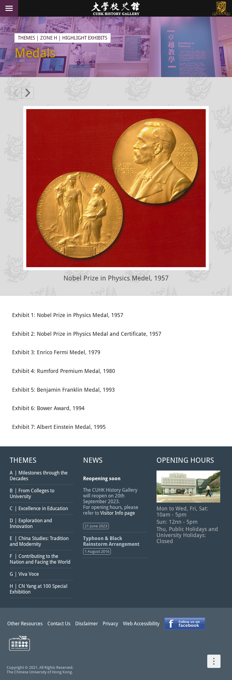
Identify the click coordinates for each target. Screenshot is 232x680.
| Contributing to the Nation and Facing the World (40, 559)
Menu (9, 8)
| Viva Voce (24, 574)
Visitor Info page (117, 513)
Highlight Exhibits (84, 38)
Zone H (48, 38)
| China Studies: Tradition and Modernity (39, 541)
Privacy (110, 624)
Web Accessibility (141, 624)
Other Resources (25, 624)
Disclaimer (86, 624)
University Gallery (116, 8)
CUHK (221, 8)
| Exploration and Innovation (31, 523)
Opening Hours (185, 460)
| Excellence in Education (39, 508)
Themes (26, 38)
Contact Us (58, 624)
